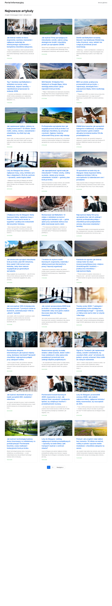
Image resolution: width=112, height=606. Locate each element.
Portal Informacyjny (14, 2)
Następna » (60, 467)
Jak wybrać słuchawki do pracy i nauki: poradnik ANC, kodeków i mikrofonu (20, 397)
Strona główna (102, 2)
